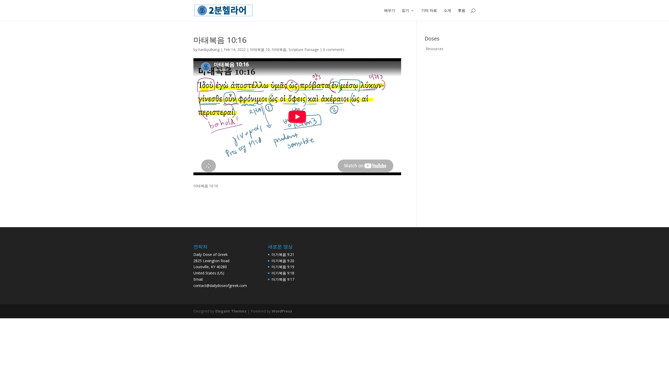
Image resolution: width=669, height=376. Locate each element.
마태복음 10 (260, 49)
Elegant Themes (230, 311)
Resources (434, 48)
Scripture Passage (304, 49)
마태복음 (279, 49)
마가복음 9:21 (283, 254)
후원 (461, 11)
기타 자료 (429, 11)
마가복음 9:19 (283, 266)
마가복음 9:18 (283, 273)
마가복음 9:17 (283, 279)
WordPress (282, 311)
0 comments (333, 49)
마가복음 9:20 (283, 260)
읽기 (405, 11)
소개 (447, 11)
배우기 (389, 11)
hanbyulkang (209, 49)
